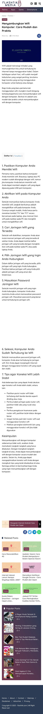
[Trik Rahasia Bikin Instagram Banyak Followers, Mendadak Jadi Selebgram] (8, 650)
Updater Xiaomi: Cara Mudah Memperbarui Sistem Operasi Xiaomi (31, 556)
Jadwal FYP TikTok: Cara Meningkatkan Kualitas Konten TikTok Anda (31, 598)
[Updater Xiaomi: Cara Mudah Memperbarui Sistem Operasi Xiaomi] (31, 546)
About (12, 698)
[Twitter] (30, 532)
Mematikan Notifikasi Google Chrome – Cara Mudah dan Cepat (31, 577)
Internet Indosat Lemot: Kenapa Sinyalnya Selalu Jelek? (11, 577)
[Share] (39, 36)
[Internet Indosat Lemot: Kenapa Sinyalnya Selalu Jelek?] (11, 567)
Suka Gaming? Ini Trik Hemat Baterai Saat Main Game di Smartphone (26, 661)
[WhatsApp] (39, 532)
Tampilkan (17, 156)
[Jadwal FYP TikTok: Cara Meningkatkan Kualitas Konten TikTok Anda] (31, 589)
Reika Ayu (5, 36)
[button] (31, 3)
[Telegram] (34, 532)
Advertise (17, 701)
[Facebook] (25, 532)
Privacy (27, 701)
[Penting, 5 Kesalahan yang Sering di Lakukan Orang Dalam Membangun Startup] (8, 628)
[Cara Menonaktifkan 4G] (11, 546)
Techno (5, 19)
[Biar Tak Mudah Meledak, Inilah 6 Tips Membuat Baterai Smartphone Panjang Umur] (8, 639)
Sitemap (30, 698)
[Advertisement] (21, 127)
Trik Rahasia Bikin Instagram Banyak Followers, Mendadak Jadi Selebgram (27, 649)
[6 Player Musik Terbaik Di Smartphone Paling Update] (8, 616)
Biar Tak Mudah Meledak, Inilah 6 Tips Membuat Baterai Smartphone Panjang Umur (27, 638)
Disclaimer (6, 701)
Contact (21, 698)
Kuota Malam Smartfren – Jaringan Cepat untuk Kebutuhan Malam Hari (11, 598)
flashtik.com (22, 705)
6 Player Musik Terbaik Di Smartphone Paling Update (26, 615)
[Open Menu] (35, 3)
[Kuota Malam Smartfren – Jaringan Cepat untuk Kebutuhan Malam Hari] (11, 589)
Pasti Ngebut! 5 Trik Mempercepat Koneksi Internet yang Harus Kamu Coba (25, 672)
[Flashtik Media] (12, 3)
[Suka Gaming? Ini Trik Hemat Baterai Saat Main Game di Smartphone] (8, 662)
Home (4, 698)
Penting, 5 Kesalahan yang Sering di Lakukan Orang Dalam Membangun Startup (26, 627)
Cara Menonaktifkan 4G (10, 555)
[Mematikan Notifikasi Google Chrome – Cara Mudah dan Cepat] (31, 567)
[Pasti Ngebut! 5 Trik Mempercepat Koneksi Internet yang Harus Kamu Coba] (8, 673)
